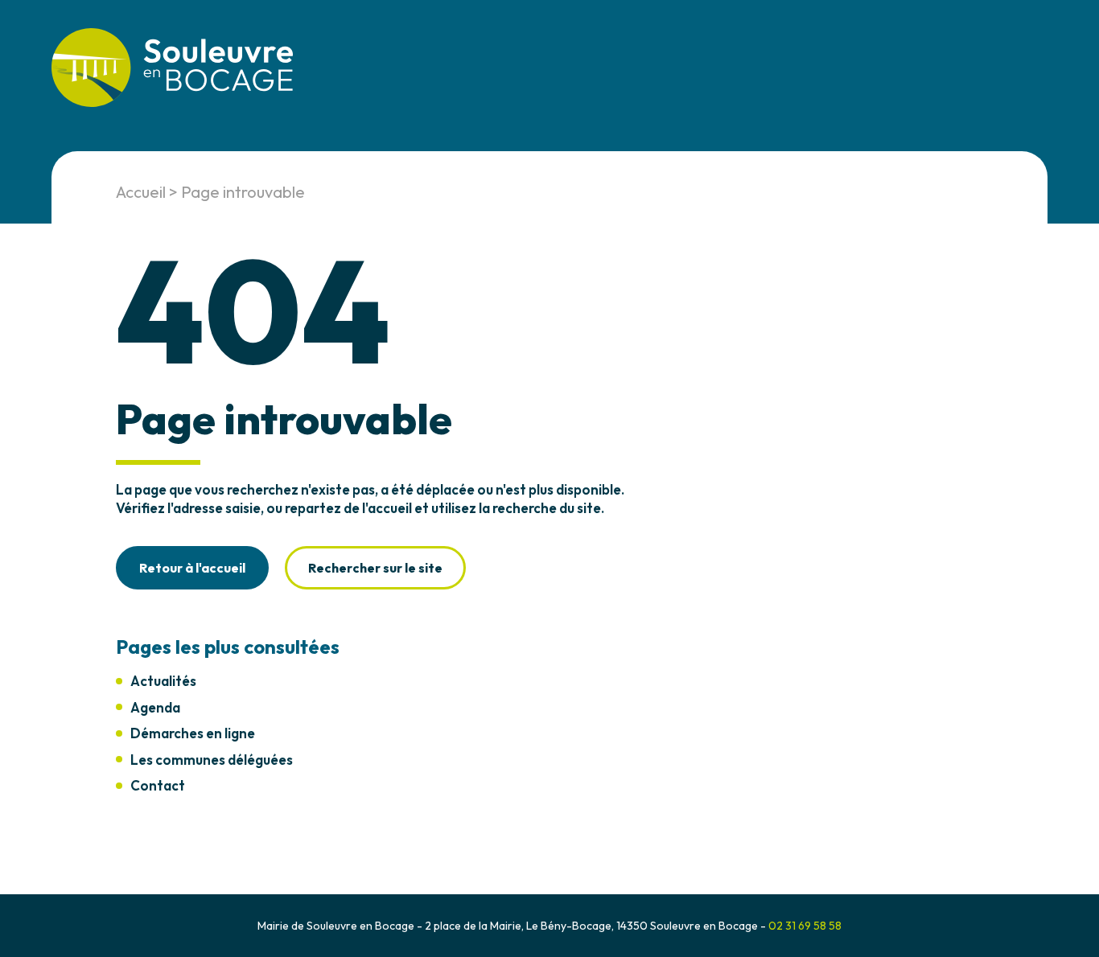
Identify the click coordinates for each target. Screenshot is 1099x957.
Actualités (163, 680)
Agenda (155, 707)
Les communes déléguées (211, 759)
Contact (157, 785)
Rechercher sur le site (375, 568)
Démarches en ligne (192, 733)
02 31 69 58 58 (805, 925)
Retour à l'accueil (192, 568)
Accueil (141, 192)
